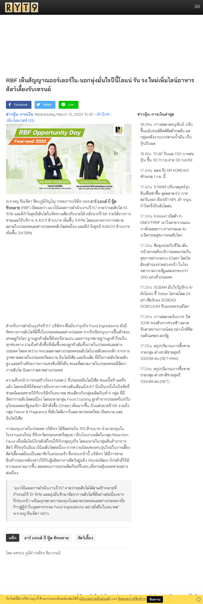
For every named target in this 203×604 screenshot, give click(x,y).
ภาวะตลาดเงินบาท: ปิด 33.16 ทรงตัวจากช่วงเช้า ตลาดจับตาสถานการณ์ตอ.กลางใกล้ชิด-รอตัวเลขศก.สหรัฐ (167, 326)
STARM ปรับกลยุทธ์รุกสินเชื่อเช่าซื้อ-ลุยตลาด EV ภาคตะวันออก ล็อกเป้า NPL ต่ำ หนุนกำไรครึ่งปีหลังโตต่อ (165, 196)
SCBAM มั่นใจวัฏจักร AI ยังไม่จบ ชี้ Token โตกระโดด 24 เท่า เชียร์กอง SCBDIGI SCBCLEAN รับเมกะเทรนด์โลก (166, 297)
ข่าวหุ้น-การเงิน (19, 114)
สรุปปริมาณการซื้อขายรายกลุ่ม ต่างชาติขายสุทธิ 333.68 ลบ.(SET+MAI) (165, 352)
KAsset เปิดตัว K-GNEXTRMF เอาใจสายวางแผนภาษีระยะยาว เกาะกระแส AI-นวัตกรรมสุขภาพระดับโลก (165, 225)
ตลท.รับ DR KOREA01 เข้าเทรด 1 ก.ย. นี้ (164, 173)
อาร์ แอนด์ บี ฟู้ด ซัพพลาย (46, 537)
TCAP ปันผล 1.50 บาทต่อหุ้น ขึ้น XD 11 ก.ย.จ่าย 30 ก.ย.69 (167, 157)
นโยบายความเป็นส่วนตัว (95, 599)
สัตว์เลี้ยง (85, 537)
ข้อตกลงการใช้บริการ (132, 599)
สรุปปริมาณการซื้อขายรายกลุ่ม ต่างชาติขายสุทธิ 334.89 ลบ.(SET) (165, 375)
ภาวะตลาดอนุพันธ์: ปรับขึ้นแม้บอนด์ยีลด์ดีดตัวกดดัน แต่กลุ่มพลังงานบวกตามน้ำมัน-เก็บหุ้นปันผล (166, 134)
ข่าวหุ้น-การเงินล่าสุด (155, 114)
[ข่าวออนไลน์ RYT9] (20, 7)
